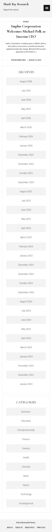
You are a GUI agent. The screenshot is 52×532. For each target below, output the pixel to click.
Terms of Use (41, 527)
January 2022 (26, 384)
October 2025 (26, 173)
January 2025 (26, 255)
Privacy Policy (29, 527)
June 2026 (26, 99)
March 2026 (26, 127)
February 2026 (26, 136)
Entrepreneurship (26, 430)
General (26, 448)
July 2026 (26, 90)
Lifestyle (26, 466)
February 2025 (26, 246)
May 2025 (26, 219)
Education (26, 420)
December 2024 (26, 264)
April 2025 (26, 228)
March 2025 (26, 237)
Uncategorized (26, 503)
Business (26, 22)
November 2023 (26, 374)
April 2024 (26, 338)
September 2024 (26, 292)
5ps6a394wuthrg (18, 60)
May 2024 (26, 329)
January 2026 (26, 145)
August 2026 (26, 81)
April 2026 (26, 118)
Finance (26, 439)
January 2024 (26, 356)
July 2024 (26, 310)
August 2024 (26, 301)
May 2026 (26, 109)
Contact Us (19, 527)
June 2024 (26, 319)
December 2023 (26, 365)
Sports (26, 485)
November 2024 (26, 274)
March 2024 (26, 347)
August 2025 (26, 191)
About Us (10, 527)
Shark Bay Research (16, 4)
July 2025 (26, 200)
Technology (26, 494)
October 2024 (26, 283)
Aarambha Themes (29, 523)
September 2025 (26, 182)
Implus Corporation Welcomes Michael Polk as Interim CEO (26, 31)
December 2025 (26, 154)
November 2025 (26, 164)
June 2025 (26, 209)
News (26, 475)
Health (26, 457)
